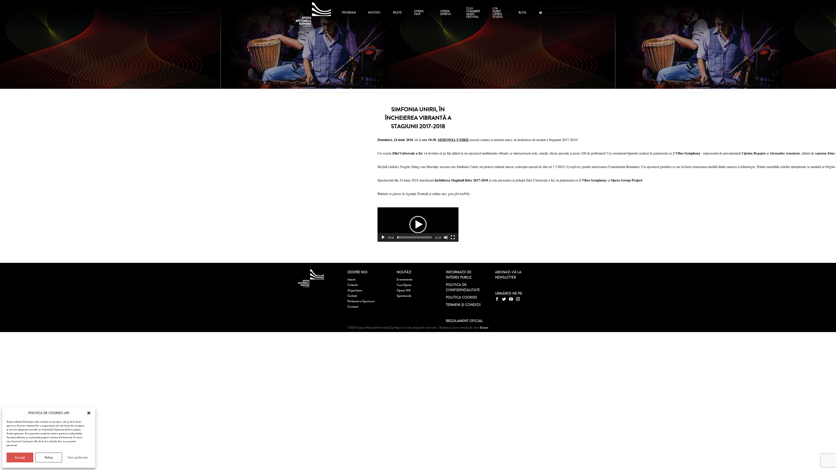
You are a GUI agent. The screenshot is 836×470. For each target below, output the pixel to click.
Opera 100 (404, 290)
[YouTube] (511, 299)
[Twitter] (504, 299)
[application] (418, 224)
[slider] (414, 237)
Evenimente (404, 279)
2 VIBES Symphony (567, 166)
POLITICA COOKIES (461, 297)
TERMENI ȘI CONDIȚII (463, 304)
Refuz (49, 457)
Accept (20, 457)
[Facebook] (497, 299)
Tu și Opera (404, 285)
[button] (89, 413)
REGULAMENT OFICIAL (464, 320)
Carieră (352, 296)
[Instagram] (518, 299)
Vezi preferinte (77, 457)
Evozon (483, 327)
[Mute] (446, 237)
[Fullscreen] (453, 237)
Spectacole (404, 296)
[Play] (383, 237)
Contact (352, 306)
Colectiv (352, 285)
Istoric (351, 279)
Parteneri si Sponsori (360, 301)
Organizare (354, 290)
